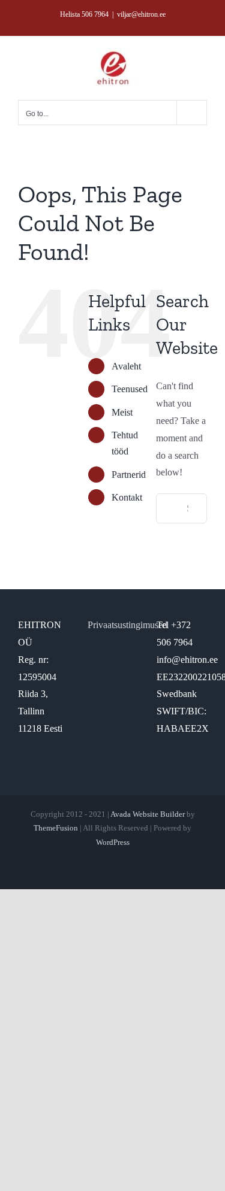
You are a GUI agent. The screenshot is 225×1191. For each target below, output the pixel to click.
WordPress (113, 842)
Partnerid (129, 474)
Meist (122, 412)
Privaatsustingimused (127, 625)
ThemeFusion (56, 827)
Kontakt (127, 497)
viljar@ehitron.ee (141, 14)
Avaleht (126, 366)
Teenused (130, 389)
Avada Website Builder (147, 814)
